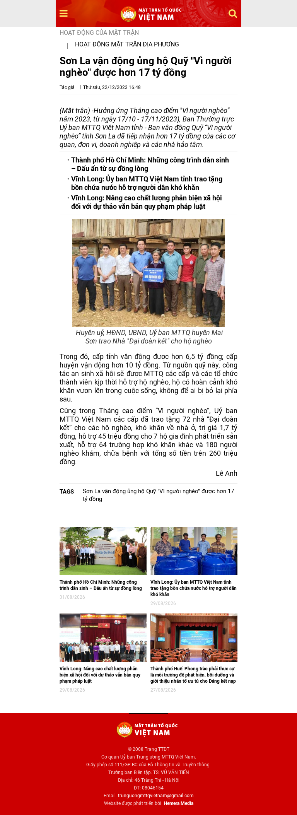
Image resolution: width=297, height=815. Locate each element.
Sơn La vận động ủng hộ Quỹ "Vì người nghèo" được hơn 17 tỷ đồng (158, 495)
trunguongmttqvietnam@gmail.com (156, 795)
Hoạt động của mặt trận (99, 32)
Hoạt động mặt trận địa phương (127, 44)
